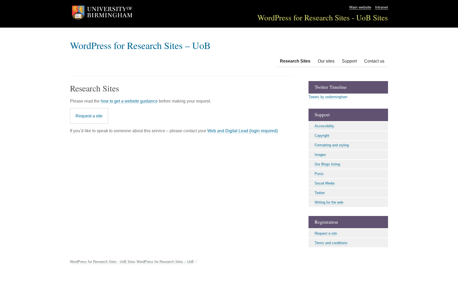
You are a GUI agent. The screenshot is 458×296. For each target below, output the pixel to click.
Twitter (320, 193)
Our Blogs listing (327, 164)
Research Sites (295, 61)
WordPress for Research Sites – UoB (140, 45)
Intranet (381, 7)
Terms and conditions (331, 243)
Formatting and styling (332, 145)
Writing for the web (329, 202)
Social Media (324, 183)
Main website (360, 7)
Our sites (326, 61)
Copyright (322, 136)
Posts (319, 174)
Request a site (89, 116)
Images (320, 155)
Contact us (374, 61)
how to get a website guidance (129, 101)
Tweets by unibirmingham (328, 97)
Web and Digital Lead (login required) (242, 131)
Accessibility (324, 126)
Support (349, 61)
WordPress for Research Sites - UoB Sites (322, 17)
